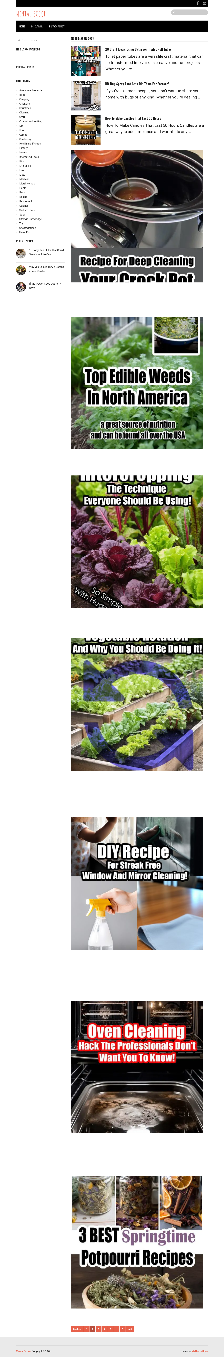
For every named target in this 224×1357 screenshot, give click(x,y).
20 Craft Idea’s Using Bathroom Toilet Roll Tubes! (138, 49)
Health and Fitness (30, 143)
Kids (22, 161)
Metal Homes (27, 183)
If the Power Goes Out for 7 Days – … (45, 286)
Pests (22, 188)
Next (130, 1329)
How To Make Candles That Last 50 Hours (133, 118)
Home (22, 26)
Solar (22, 214)
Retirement (25, 201)
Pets (22, 192)
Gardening (25, 139)
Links (22, 170)
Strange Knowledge (30, 219)
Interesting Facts (29, 156)
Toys (22, 223)
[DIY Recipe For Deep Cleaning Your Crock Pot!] (137, 216)
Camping (24, 99)
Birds (22, 94)
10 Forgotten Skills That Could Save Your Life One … (46, 252)
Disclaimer (37, 26)
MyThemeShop (200, 1351)
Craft (22, 117)
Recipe (23, 196)
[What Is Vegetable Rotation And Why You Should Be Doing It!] (137, 704)
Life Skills (25, 165)
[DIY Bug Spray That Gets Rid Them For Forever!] (86, 95)
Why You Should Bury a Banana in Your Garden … (46, 269)
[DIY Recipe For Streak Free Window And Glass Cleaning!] (137, 883)
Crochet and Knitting (30, 121)
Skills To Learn (27, 210)
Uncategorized (27, 228)
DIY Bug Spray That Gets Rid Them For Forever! (137, 83)
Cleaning (24, 112)
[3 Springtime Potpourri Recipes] (137, 1242)
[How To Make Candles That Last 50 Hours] (86, 130)
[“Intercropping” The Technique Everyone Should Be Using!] (137, 541)
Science (24, 205)
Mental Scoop (31, 13)
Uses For (24, 232)
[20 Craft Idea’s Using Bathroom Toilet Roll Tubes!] (86, 61)
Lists (22, 174)
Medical (24, 179)
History (23, 148)
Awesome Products (30, 90)
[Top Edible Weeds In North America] (137, 383)
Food (22, 130)
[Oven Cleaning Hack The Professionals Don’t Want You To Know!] (137, 1067)
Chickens (24, 103)
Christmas (25, 108)
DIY (21, 125)
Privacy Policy (56, 26)
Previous (77, 1329)
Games (23, 134)
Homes (23, 152)
